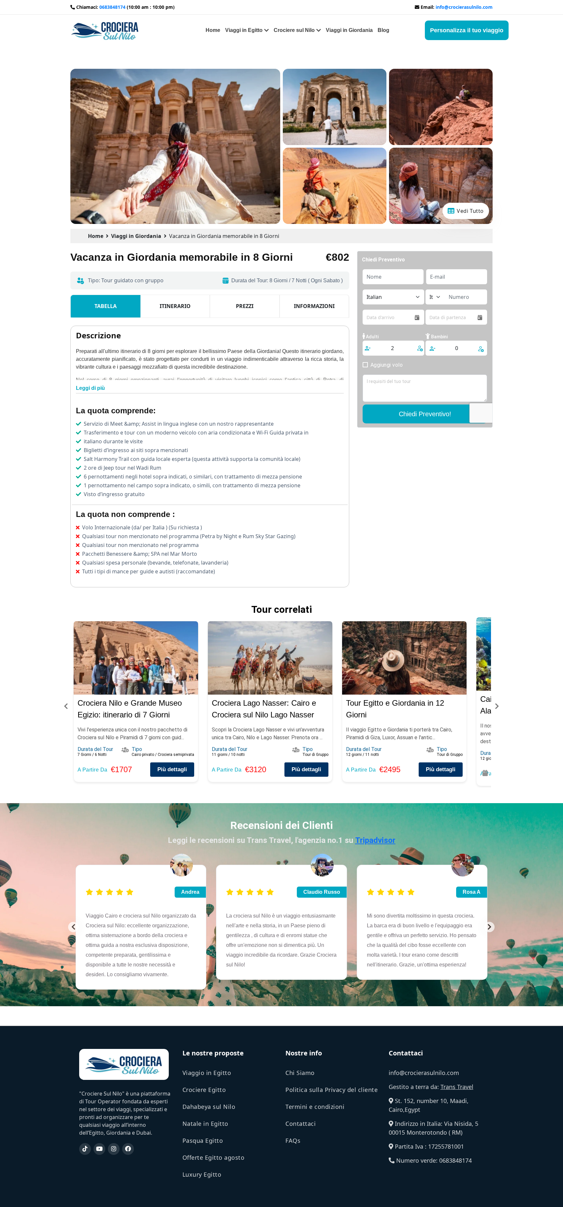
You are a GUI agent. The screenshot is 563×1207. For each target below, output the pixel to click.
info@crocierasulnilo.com (464, 7)
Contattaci (300, 1123)
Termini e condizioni (314, 1107)
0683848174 (112, 7)
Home (213, 30)
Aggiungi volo (386, 365)
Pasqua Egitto (202, 1140)
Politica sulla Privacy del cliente (331, 1090)
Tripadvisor (375, 840)
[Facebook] (128, 1149)
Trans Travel (456, 1087)
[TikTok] (85, 1149)
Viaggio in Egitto (206, 1073)
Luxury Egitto (202, 1174)
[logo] (105, 29)
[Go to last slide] (73, 927)
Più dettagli (172, 769)
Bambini (439, 336)
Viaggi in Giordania (349, 30)
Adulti (372, 336)
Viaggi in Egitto (244, 30)
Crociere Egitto (204, 1090)
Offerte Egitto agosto (213, 1157)
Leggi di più (90, 388)
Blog (383, 30)
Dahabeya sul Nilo (209, 1107)
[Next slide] (489, 927)
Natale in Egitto (205, 1123)
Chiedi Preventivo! (425, 414)
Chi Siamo (300, 1073)
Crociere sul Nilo (294, 30)
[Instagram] (113, 1149)
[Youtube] (99, 1149)
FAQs (292, 1140)
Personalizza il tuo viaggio (466, 30)
